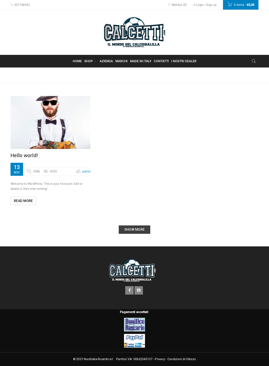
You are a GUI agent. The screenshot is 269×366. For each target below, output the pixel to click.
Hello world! (24, 155)
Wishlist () (179, 4)
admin (86, 171)
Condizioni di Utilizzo (181, 359)
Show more (134, 229)
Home (223, 75)
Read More (23, 201)
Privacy (160, 359)
